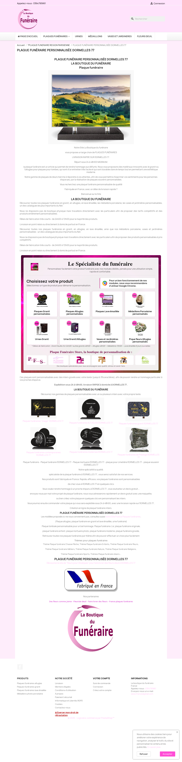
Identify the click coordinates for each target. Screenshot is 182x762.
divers (117, 554)
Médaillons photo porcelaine (30, 693)
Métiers (71, 549)
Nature (101, 549)
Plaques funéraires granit (28, 686)
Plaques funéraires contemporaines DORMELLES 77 (43, 454)
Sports (86, 554)
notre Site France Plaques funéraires (123, 516)
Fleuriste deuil (79, 601)
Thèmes (94, 554)
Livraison (59, 683)
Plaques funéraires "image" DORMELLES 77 (43, 421)
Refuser (144, 754)
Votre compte (101, 678)
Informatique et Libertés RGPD (69, 700)
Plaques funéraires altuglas (29, 683)
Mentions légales (63, 686)
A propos (59, 693)
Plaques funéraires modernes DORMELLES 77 (91, 452)
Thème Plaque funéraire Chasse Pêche (61, 544)
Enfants (105, 544)
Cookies (58, 704)
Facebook (20, 667)
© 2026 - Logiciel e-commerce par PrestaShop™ (91, 718)
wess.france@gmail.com (142, 694)
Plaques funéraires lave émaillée (31, 690)
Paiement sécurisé (63, 697)
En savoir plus (153, 747)
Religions (132, 549)
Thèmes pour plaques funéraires (91, 540)
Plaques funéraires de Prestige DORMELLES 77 (138, 456)
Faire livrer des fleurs (97, 601)
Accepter (167, 754)
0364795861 (39, 3)
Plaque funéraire (94, 544)
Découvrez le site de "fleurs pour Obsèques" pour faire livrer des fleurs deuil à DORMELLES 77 (91, 563)
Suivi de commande (101, 683)
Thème (83, 544)
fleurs (135, 544)
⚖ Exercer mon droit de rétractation (66, 714)
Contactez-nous (62, 707)
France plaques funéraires (121, 601)
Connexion (98, 686)
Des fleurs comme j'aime (60, 601)
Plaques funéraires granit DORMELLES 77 (138, 423)
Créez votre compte (102, 690)
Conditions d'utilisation (65, 690)
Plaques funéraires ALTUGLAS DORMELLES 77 (91, 422)
